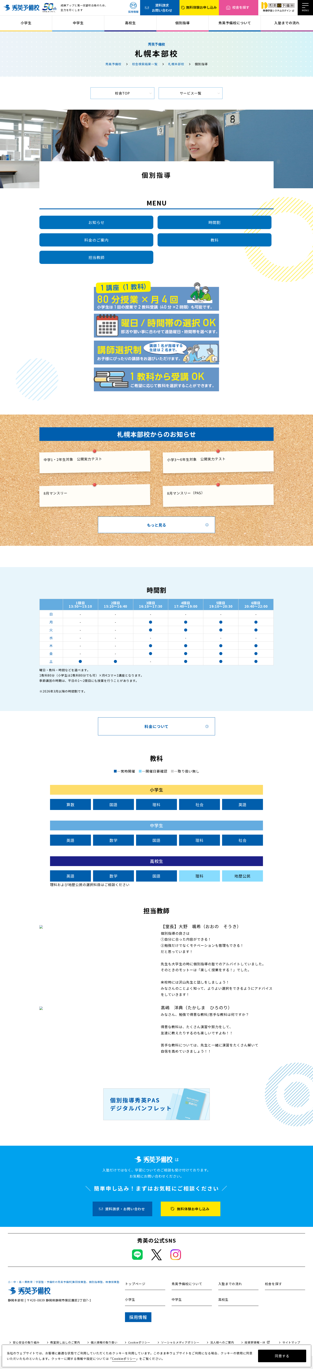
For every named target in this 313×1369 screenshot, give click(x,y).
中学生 (78, 22)
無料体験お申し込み (201, 7)
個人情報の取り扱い (104, 1342)
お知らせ (96, 222)
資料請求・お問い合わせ (125, 1208)
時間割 (214, 222)
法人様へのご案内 (222, 1342)
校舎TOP (122, 93)
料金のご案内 (96, 240)
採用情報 (133, 11)
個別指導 (182, 22)
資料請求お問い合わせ (162, 8)
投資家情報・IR (255, 1342)
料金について (157, 726)
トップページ (135, 1283)
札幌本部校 (176, 64)
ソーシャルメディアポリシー (180, 1342)
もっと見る (156, 525)
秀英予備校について (234, 22)
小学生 (26, 22)
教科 (215, 240)
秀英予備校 (113, 64)
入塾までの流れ (287, 22)
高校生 (130, 22)
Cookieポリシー (139, 1342)
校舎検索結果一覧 (145, 64)
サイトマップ (291, 1342)
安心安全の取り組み (26, 1342)
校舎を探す (240, 7)
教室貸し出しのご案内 (65, 1342)
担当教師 (96, 257)
